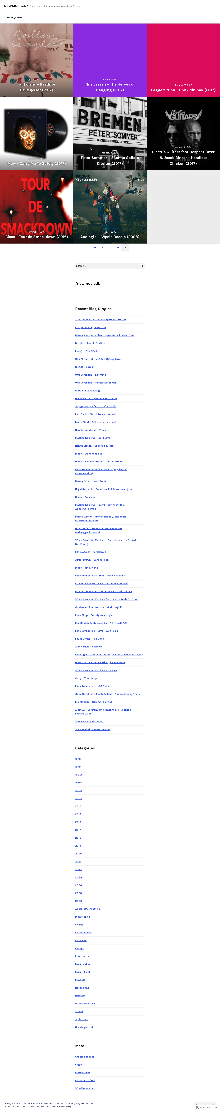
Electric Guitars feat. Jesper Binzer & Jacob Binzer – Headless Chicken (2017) (183, 158)
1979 (78, 766)
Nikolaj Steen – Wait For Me (91, 481)
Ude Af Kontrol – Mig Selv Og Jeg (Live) (98, 358)
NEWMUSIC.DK (16, 6)
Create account (84, 1056)
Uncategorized (84, 1027)
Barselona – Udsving (87, 390)
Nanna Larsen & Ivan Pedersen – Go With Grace (103, 591)
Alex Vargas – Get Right (89, 721)
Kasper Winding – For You (90, 327)
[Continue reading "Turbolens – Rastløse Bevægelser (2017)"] (36, 60)
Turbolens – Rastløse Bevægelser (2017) (36, 87)
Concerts (80, 940)
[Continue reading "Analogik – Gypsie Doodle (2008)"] (110, 207)
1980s (79, 774)
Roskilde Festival (85, 1003)
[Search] (142, 266)
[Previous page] (95, 247)
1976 (78, 758)
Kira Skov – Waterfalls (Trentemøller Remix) (101, 583)
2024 (78, 885)
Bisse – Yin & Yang (86, 567)
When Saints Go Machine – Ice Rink (96, 670)
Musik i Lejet (82, 971)
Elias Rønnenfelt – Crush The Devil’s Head (100, 575)
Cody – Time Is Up (86, 678)
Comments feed (85, 1080)
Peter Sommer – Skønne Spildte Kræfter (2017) (110, 160)
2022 (78, 869)
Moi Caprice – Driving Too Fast (93, 701)
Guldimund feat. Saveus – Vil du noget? (99, 607)
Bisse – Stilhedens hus (88, 453)
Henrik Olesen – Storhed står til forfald (98, 461)
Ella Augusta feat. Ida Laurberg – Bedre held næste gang (109, 654)
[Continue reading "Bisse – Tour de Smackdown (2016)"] (36, 207)
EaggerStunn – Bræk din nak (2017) (183, 90)
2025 (78, 893)
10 (116, 247)
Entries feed (82, 1072)
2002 (78, 790)
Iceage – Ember (84, 366)
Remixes (80, 995)
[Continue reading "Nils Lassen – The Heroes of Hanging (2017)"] (110, 60)
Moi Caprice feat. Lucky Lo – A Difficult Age (101, 622)
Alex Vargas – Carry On (88, 646)
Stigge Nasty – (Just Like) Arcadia (95, 406)
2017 (78, 829)
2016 (78, 822)
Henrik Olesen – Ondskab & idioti (95, 445)
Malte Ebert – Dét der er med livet (95, 422)
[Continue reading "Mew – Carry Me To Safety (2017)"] (36, 133)
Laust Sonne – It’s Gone (89, 638)
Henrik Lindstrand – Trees (90, 429)
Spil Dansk (81, 1019)
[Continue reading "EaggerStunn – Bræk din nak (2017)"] (183, 60)
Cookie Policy (65, 1106)
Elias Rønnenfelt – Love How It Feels (96, 630)
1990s (78, 782)
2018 (78, 837)
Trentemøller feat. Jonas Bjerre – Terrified (100, 319)
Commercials (83, 932)
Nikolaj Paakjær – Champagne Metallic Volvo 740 (104, 335)
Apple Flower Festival (87, 908)
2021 (78, 861)
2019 (78, 845)
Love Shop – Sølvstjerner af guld (94, 615)
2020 (78, 853)
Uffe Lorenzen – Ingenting (90, 374)
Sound (79, 1011)
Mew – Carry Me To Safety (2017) (36, 163)
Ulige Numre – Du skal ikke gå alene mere (100, 662)
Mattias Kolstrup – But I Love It (94, 437)
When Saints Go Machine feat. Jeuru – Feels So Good (106, 599)
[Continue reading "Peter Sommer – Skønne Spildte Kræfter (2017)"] (110, 133)
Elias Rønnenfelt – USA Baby (92, 686)
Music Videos (83, 964)
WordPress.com (85, 1088)
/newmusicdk (87, 283)
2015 (78, 814)
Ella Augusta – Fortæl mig (90, 551)
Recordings (82, 987)
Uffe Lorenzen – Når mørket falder (95, 382)
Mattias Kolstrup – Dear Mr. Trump (96, 398)
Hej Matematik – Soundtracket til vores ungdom (104, 489)
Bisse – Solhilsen (85, 496)
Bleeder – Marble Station (90, 343)
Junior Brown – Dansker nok (92, 559)
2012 (78, 806)
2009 (78, 798)
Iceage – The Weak (86, 351)
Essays (79, 948)
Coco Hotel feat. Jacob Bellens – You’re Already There (107, 693)
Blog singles (82, 916)
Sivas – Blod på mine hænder (92, 729)
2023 (78, 877)
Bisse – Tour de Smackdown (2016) (36, 237)
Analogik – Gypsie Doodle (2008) (109, 237)
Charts (79, 924)
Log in (78, 1064)
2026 (78, 900)
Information (82, 956)
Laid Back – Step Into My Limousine (96, 414)
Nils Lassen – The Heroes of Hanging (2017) (110, 87)
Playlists (80, 979)
